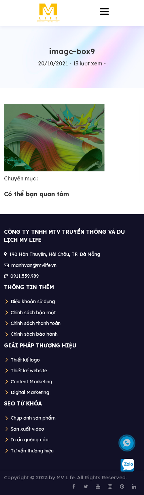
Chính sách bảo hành (34, 334)
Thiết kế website (29, 371)
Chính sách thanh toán (36, 323)
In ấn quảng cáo (30, 440)
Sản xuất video (27, 429)
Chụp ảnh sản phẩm (33, 418)
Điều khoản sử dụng (33, 301)
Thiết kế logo (25, 360)
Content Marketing (31, 382)
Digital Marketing (30, 392)
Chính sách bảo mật (33, 313)
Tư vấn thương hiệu (32, 451)
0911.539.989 (24, 276)
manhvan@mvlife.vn (34, 265)
